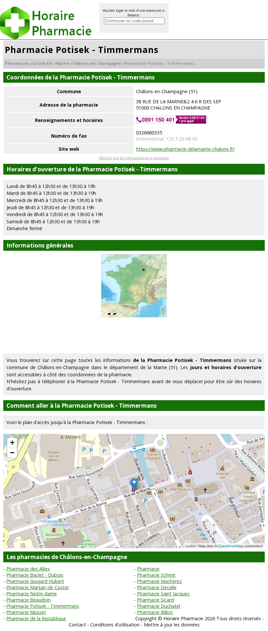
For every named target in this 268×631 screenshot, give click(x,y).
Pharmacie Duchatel (158, 606)
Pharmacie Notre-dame (31, 593)
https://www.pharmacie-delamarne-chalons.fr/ (185, 149)
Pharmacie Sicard (155, 600)
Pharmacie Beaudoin (28, 600)
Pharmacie (148, 569)
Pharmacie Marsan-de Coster (37, 587)
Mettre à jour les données (172, 625)
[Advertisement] (134, 335)
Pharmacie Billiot (155, 612)
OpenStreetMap (230, 545)
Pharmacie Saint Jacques (163, 593)
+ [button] (12, 442)
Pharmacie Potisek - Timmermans (42, 606)
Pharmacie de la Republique (36, 618)
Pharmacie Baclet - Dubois (34, 575)
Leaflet (190, 545)
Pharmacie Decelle (156, 587)
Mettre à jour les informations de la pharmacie (134, 158)
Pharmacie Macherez (159, 581)
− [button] (12, 453)
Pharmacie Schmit (156, 575)
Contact (77, 625)
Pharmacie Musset (26, 612)
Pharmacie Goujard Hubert (35, 581)
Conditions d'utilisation (115, 625)
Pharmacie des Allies (28, 569)
